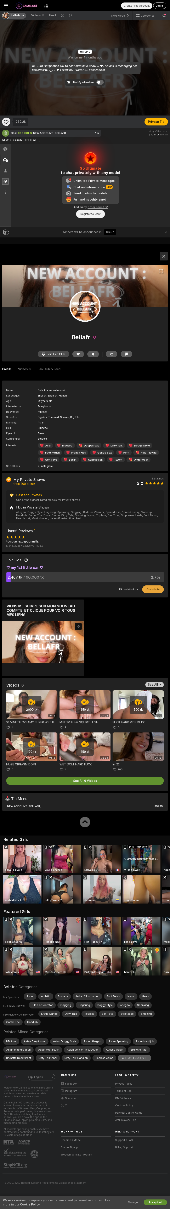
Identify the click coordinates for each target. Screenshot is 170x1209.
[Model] (164, 256)
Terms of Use (123, 1091)
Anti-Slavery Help (125, 1120)
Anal (48, 445)
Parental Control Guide (128, 1112)
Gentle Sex (104, 452)
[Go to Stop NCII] (16, 1165)
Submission (95, 459)
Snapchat (70, 1098)
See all (153, 684)
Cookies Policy (124, 1105)
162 (120, 769)
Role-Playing (149, 452)
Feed (52, 15)
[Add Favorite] (6, 122)
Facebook (71, 1083)
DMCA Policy (123, 1098)
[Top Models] (46, 5)
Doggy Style (142, 445)
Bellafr (9, 987)
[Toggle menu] (6, 5)
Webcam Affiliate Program (76, 1154)
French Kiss (78, 452)
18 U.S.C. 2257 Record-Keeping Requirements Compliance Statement (45, 1182)
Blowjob (67, 445)
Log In (160, 5)
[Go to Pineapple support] (34, 1154)
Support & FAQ (124, 1140)
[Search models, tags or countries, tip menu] (164, 15)
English (38, 1077)
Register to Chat (90, 213)
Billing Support (124, 1147)
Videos (37, 15)
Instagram (47, 466)
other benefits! (98, 207)
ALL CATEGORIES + (134, 1057)
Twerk (118, 459)
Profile (6, 369)
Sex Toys (51, 459)
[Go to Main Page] (26, 5)
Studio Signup (69, 1147)
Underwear (141, 459)
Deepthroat (91, 445)
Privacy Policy (123, 1083)
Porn (126, 452)
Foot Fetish (52, 452)
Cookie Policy (30, 1204)
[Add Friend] (111, 354)
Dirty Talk (116, 445)
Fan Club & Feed (49, 369)
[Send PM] (126, 354)
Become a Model (71, 1140)
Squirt (72, 459)
